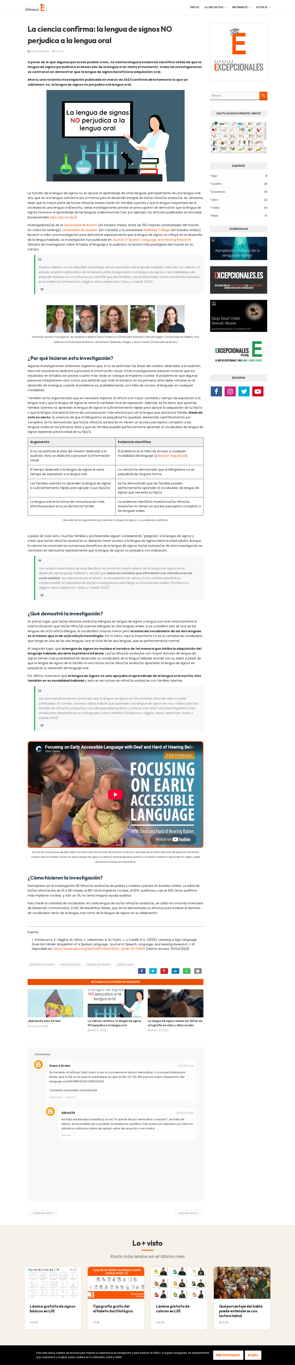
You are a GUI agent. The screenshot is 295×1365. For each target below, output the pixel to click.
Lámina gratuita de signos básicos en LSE (52, 1308)
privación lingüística (171, 456)
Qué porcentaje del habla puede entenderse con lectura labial (241, 1311)
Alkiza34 (68, 1113)
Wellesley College (156, 230)
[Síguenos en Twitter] (244, 392)
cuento (239, 184)
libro (239, 200)
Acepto (253, 1355)
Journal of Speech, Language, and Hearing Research (152, 240)
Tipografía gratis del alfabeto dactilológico (113, 1308)
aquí (53, 217)
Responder (55, 1097)
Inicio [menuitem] (194, 7)
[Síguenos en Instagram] (230, 392)
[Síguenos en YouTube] (257, 392)
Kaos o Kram (59, 1066)
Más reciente (43, 1213)
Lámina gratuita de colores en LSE (173, 1308)
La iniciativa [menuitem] (214, 7)
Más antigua (187, 1213)
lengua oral (125, 964)
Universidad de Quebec (80, 230)
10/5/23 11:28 (185, 1066)
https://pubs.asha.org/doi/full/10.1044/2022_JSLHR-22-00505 (99, 949)
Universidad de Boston (80, 225)
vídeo (239, 208)
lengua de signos (98, 964)
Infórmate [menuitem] (240, 7)
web (239, 216)
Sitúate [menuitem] (262, 7)
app (239, 176)
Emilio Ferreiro (40, 51)
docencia (239, 192)
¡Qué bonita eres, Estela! (44, 1021)
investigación (70, 964)
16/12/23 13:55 (184, 1113)
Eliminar (70, 1097)
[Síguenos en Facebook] (216, 392)
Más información (228, 1355)
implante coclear (42, 964)
